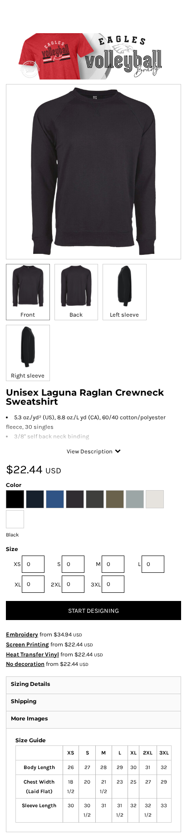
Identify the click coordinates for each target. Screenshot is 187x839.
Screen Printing (27, 644)
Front (27, 314)
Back (76, 314)
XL (18, 584)
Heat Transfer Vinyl (32, 654)
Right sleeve (27, 375)
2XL (56, 584)
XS (17, 564)
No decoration (25, 663)
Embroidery (22, 634)
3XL (96, 584)
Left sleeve (124, 314)
